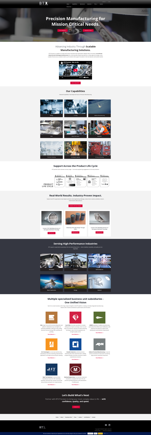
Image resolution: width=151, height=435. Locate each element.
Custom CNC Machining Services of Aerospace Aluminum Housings (51, 229)
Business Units (68, 417)
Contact (93, 417)
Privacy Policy (98, 430)
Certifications (87, 417)
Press (75, 417)
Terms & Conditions (107, 430)
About (61, 417)
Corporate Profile (88, 30)
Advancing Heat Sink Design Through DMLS (75, 228)
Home (57, 417)
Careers (80, 417)
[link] (51, 218)
